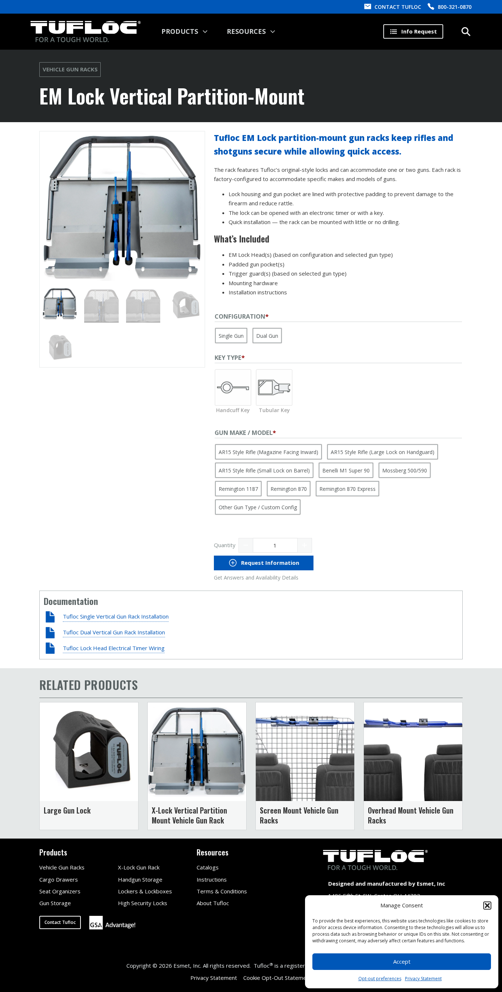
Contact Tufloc (60, 922)
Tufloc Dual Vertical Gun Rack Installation (114, 632)
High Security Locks (142, 903)
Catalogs (208, 867)
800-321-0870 (454, 6)
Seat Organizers (59, 891)
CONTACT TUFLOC (397, 6)
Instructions (212, 879)
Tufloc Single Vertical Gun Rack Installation (116, 616)
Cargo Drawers (58, 879)
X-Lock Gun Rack (138, 867)
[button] (487, 905)
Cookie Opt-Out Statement (277, 977)
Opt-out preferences (379, 978)
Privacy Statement (423, 978)
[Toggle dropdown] (205, 31)
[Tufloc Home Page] (86, 31)
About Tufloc (213, 903)
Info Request (419, 31)
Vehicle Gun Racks (70, 69)
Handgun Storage (140, 879)
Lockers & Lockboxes (145, 891)
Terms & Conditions (222, 891)
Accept (401, 961)
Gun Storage (55, 903)
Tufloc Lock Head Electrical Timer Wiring (114, 648)
